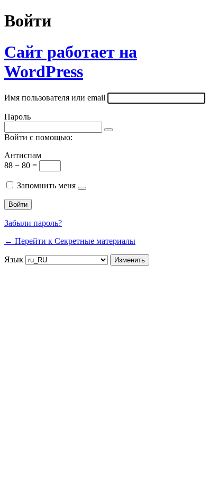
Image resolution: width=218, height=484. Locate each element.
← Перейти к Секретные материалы (69, 240)
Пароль (17, 116)
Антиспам (22, 155)
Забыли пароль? (33, 222)
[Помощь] (82, 188)
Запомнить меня (46, 185)
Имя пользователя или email (54, 97)
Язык (13, 259)
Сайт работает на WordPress (70, 61)
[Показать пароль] (108, 129)
